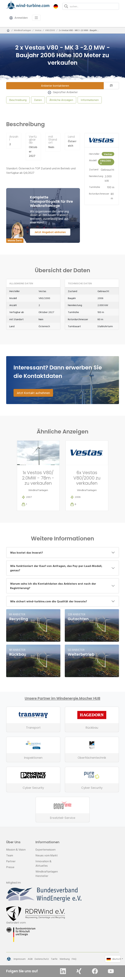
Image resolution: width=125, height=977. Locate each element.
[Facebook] (95, 971)
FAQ (74, 958)
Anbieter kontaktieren (55, 85)
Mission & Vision (16, 849)
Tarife (54, 958)
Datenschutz (42, 958)
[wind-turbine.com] (8, 30)
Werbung (65, 958)
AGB (30, 958)
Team (9, 855)
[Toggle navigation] (36, 17)
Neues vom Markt (46, 855)
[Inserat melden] (111, 85)
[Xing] (79, 971)
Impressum (20, 958)
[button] (56, 6)
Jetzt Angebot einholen (50, 232)
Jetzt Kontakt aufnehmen (33, 393)
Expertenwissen (45, 849)
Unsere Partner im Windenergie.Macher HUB (62, 698)
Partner (10, 861)
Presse (10, 867)
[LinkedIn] (63, 971)
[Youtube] (111, 971)
